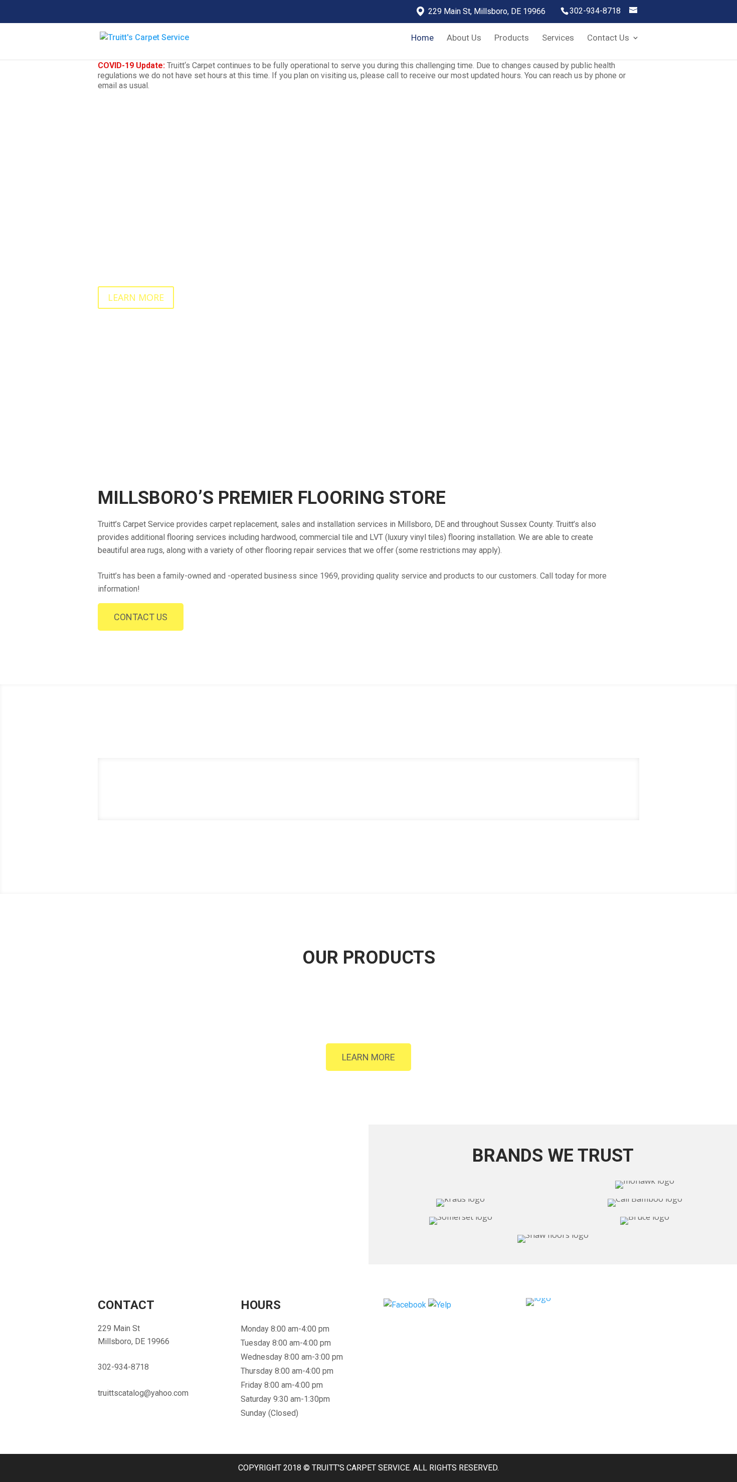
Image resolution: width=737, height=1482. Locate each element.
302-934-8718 (595, 11)
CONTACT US (140, 617)
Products (511, 38)
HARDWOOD (298, 1018)
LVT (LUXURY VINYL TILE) (577, 1018)
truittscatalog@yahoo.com (143, 1393)
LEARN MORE (136, 297)
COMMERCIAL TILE (438, 1018)
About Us (464, 38)
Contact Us (608, 38)
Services (558, 38)
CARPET (159, 1018)
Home (422, 38)
